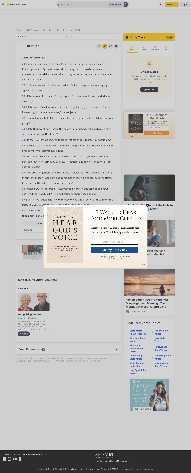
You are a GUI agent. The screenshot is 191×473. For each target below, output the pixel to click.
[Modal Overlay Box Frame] (95, 236)
